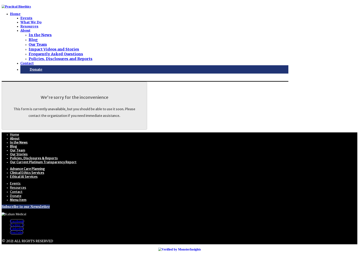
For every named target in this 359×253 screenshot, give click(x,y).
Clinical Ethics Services (27, 173)
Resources (18, 187)
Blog (13, 146)
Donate (15, 196)
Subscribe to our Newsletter (26, 207)
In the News (19, 142)
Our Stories (19, 154)
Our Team (17, 150)
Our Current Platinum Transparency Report (43, 162)
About (15, 138)
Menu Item (18, 200)
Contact (16, 192)
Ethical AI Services (24, 177)
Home (14, 134)
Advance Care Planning (27, 169)
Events (15, 183)
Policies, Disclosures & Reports (34, 158)
